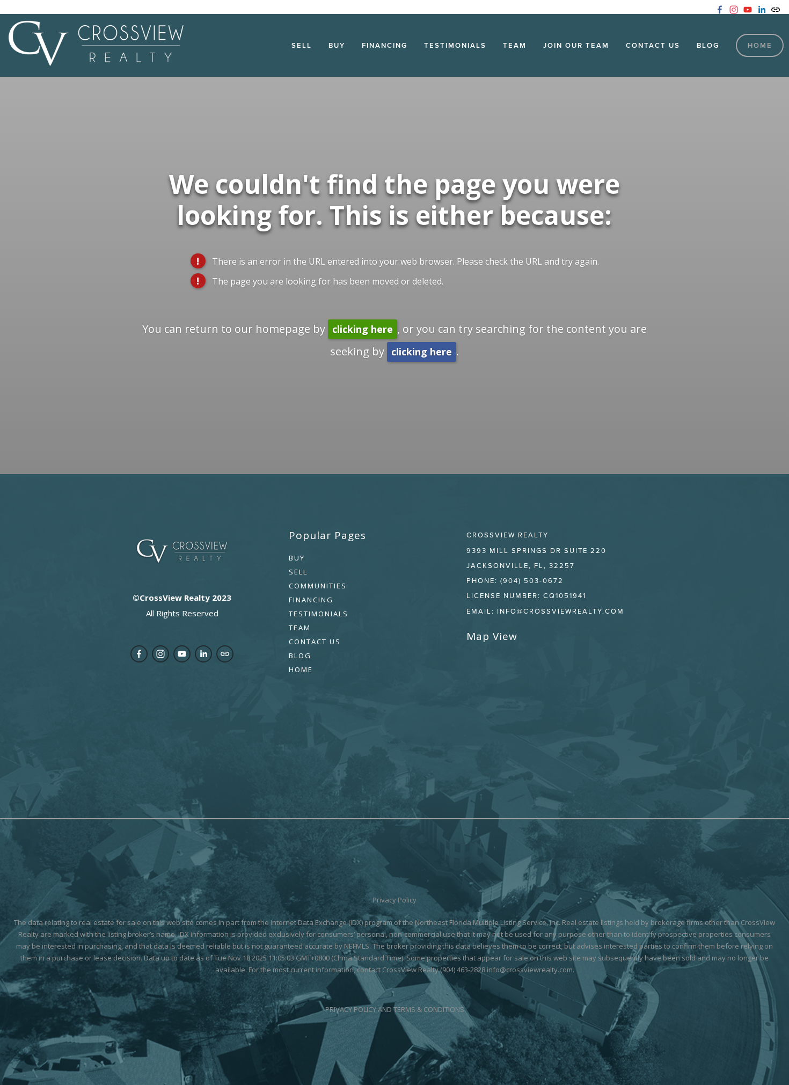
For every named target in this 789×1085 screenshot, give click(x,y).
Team (515, 45)
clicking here (362, 329)
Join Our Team (576, 45)
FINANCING (311, 600)
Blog (708, 45)
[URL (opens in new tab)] (775, 9)
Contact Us (653, 45)
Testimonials (455, 45)
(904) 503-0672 (532, 580)
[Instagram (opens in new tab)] (733, 9)
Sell (301, 45)
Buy (297, 558)
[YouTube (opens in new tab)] (747, 9)
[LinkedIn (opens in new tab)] (761, 9)
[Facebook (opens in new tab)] (719, 9)
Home (760, 45)
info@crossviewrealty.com (560, 611)
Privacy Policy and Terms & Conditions (394, 1009)
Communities (318, 586)
